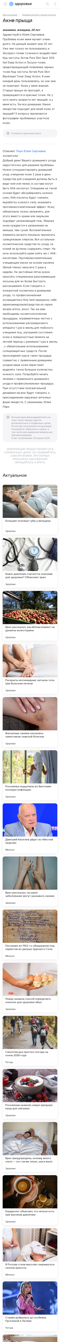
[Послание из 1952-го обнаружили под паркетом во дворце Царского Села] (30, 934)
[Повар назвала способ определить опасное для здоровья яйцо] (30, 988)
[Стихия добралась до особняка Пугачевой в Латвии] (30, 1306)
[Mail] (11, 4)
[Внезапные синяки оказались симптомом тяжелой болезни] (30, 722)
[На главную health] (22, 4)
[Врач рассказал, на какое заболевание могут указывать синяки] (30, 881)
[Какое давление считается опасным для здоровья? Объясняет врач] (30, 563)
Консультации (10, 14)
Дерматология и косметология (39, 14)
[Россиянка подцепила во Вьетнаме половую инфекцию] (30, 775)
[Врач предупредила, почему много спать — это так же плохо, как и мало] (30, 1147)
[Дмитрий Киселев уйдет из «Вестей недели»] (30, 828)
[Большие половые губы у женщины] (30, 509)
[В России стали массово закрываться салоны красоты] (30, 1253)
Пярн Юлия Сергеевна (31, 151)
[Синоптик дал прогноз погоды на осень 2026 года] (30, 1041)
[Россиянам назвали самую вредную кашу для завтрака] (30, 1094)
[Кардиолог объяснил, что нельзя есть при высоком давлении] (30, 1200)
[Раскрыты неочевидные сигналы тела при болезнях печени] (30, 669)
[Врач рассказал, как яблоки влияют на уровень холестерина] (30, 616)
